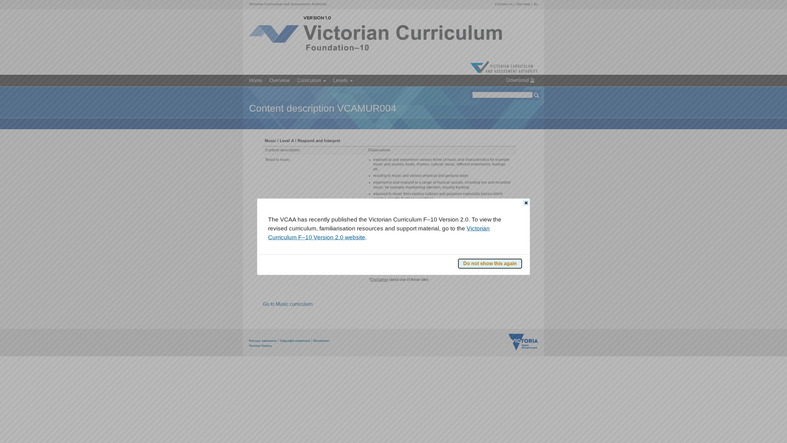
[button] (526, 203)
